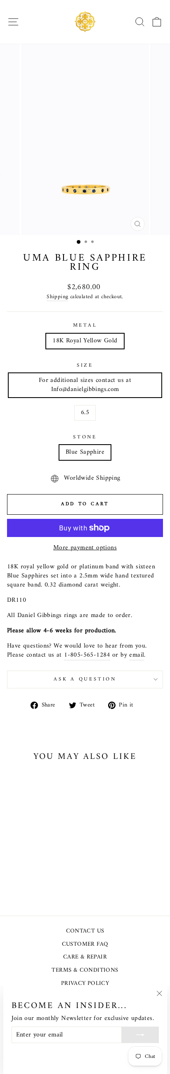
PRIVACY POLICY (85, 983)
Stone (85, 437)
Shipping (57, 297)
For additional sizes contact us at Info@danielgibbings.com (85, 384)
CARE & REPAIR (85, 957)
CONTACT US (85, 931)
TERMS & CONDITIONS (85, 970)
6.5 (85, 412)
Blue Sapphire (85, 452)
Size (85, 366)
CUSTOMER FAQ (85, 944)
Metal (85, 326)
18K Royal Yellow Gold (84, 340)
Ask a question (85, 679)
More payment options (85, 548)
